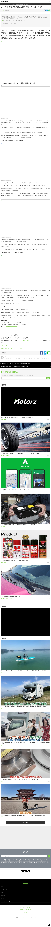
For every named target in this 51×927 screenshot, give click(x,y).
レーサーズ (3, 898)
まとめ (4, 25)
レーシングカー (27, 859)
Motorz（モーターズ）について (25, 907)
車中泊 (27, 860)
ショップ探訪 (4, 895)
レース (2, 864)
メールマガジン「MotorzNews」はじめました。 (30, 340)
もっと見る (25, 822)
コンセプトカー (38, 860)
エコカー (5, 859)
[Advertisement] (25, 838)
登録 (48, 378)
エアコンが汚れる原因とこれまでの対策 (10, 21)
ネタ (2, 860)
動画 (5, 419)
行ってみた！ (40, 862)
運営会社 (25, 912)
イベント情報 (15, 862)
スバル (41, 859)
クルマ (2, 348)
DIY (1, 526)
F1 (47, 860)
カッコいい (12, 860)
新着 (2, 886)
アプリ (24, 860)
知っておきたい (11, 348)
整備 (4, 526)
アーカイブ (44, 860)
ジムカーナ (23, 862)
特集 (2, 672)
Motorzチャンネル (5, 901)
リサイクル (17, 860)
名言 (38, 859)
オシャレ (7, 860)
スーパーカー (9, 862)
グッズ (48, 862)
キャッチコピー (34, 859)
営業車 (23, 859)
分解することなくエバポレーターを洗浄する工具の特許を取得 (14, 20)
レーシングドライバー (29, 862)
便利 (6, 348)
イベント (44, 862)
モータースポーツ (13, 859)
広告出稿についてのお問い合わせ (25, 910)
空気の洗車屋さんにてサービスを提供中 (10, 23)
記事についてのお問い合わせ (25, 909)
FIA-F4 (35, 862)
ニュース (2, 10)
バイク (21, 860)
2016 (19, 862)
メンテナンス (18, 348)
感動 (44, 859)
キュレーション (32, 860)
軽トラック (19, 859)
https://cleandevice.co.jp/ (12, 326)
